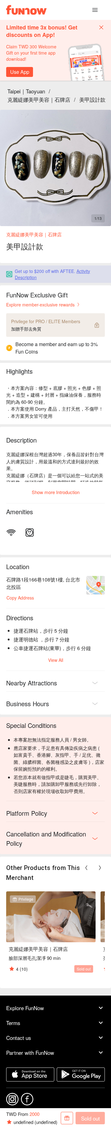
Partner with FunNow (30, 1052)
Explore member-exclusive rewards (40, 304)
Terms (13, 1023)
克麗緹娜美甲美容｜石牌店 (38, 99)
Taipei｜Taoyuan (26, 91)
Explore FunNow (25, 1008)
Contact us (18, 1037)
